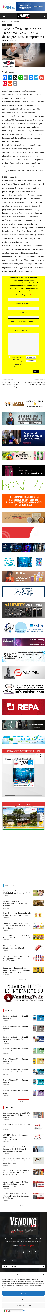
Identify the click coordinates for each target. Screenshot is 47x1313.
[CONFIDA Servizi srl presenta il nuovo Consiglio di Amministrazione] (38, 1137)
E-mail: (23, 312)
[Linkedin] (23, 1252)
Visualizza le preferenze (23, 1305)
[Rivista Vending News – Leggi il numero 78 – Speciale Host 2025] (38, 1072)
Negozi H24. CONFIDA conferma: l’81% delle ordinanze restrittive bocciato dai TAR (16, 1172)
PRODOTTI (9, 885)
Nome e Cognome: (23, 295)
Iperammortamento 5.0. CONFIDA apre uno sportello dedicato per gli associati (16, 1115)
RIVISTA (8, 1010)
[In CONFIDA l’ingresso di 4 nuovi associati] (38, 1127)
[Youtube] (35, 1252)
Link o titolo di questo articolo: (23, 321)
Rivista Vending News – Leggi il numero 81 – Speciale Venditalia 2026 (16, 1039)
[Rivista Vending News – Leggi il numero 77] (38, 1082)
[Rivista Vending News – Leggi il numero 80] (38, 1051)
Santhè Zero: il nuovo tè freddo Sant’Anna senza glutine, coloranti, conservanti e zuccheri (16, 970)
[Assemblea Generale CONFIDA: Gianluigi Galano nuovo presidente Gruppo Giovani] (38, 1184)
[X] (29, 1252)
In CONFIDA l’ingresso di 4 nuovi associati (16, 1125)
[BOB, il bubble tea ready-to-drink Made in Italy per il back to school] (38, 893)
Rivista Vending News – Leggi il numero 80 (15, 1049)
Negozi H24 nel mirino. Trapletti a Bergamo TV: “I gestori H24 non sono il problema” (16, 1160)
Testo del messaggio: (23, 330)
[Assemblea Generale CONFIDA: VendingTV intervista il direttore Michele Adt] (38, 1196)
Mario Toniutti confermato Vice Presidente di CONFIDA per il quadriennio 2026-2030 (15, 1149)
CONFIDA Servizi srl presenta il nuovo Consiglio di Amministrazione (15, 1137)
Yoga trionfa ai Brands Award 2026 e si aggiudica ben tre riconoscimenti (17, 958)
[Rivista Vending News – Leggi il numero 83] (38, 1018)
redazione (5, 40)
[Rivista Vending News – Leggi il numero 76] (38, 1093)
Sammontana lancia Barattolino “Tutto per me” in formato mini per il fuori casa (16, 925)
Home (4, 21)
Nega (23, 1299)
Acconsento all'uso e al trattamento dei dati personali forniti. (17, 362)
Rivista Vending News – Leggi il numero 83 (15, 1017)
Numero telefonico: (23, 304)
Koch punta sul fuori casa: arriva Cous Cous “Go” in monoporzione (16, 936)
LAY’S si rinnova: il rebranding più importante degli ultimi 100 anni (17, 914)
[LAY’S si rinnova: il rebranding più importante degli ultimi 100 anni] (38, 915)
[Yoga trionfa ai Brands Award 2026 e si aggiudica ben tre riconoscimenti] (38, 958)
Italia (10, 21)
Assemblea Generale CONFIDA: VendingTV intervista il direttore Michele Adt (16, 1195)
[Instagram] (17, 1252)
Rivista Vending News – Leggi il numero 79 (15, 1060)
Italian (9, 1311)
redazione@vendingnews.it (27, 1246)
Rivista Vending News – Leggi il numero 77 (15, 1081)
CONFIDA (9, 1107)
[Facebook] (12, 1252)
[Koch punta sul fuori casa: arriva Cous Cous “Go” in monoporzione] (38, 937)
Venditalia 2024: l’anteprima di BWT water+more (35, 383)
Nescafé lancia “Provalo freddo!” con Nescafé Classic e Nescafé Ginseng (16, 903)
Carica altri (22, 979)
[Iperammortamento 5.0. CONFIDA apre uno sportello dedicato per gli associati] (38, 1115)
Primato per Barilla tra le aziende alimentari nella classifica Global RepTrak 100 (12, 384)
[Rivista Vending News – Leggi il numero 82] (38, 1028)
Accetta (23, 1293)
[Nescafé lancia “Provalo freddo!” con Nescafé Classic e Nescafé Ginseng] (38, 903)
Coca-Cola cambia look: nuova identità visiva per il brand (15, 946)
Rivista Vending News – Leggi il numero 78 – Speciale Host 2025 (16, 1070)
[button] (44, 1275)
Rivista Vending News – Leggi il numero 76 (15, 1091)
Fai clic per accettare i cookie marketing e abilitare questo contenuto (24, 818)
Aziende (17, 21)
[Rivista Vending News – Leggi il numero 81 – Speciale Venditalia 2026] (38, 1039)
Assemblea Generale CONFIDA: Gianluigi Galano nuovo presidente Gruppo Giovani (16, 1184)
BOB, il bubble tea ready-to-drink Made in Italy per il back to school (16, 891)
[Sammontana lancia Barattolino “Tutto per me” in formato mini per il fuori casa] (38, 925)
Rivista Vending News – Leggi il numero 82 (15, 1027)
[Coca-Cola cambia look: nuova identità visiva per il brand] (38, 948)
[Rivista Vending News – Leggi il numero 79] (38, 1061)
